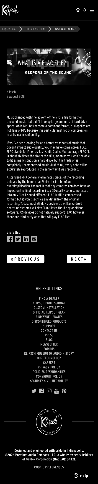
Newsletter (49, 344)
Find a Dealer (49, 298)
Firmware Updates (49, 317)
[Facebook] (41, 391)
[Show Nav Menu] (92, 10)
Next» (79, 259)
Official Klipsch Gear (49, 312)
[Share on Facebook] (10, 239)
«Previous (25, 259)
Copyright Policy (49, 376)
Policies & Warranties (49, 372)
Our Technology (49, 358)
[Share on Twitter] (18, 239)
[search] (84, 10)
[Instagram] (49, 391)
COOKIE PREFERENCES (49, 467)
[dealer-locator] (78, 10)
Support (49, 326)
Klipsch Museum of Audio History (49, 353)
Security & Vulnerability (49, 381)
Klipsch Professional (49, 303)
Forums (49, 349)
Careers (49, 362)
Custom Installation (49, 308)
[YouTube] (56, 391)
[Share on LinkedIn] (26, 239)
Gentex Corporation (39, 459)
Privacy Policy (49, 367)
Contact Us (49, 330)
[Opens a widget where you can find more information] (80, 476)
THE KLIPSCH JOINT (36, 29)
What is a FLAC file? (65, 29)
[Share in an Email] (34, 239)
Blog (49, 340)
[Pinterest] (64, 391)
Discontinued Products (49, 321)
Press (49, 335)
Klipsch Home (9, 29)
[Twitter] (33, 391)
